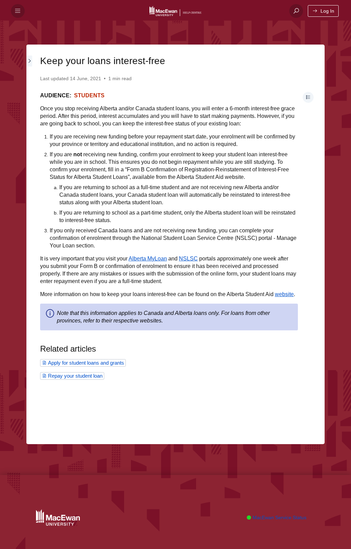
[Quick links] (179, 11)
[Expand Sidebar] (29, 244)
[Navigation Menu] (18, 11)
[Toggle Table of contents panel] (308, 97)
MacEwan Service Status (278, 517)
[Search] (296, 11)
